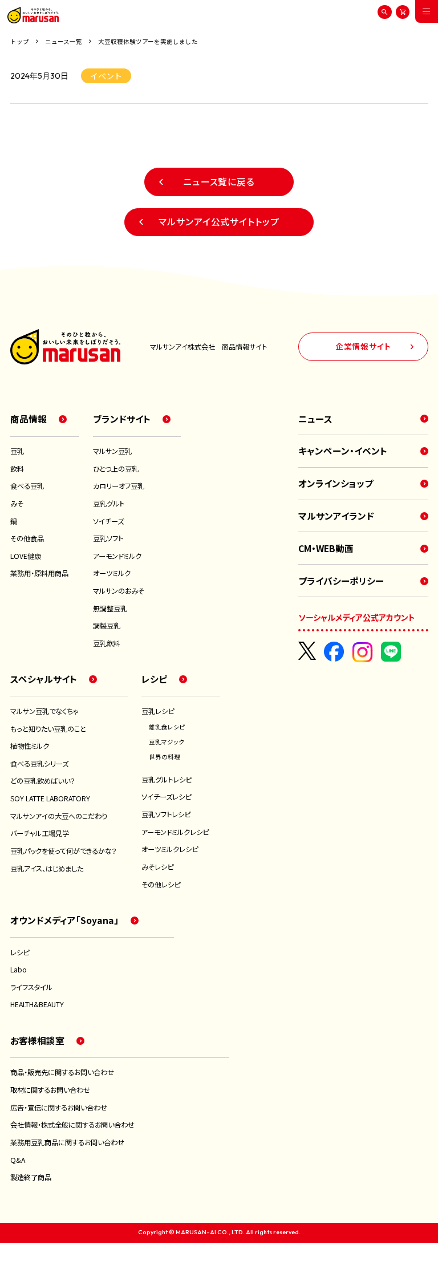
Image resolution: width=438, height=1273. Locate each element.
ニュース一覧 (63, 41)
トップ (19, 41)
